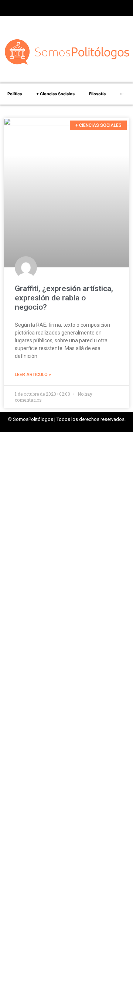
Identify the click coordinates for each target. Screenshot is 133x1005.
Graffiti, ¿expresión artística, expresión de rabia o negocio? (64, 298)
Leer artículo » (33, 374)
